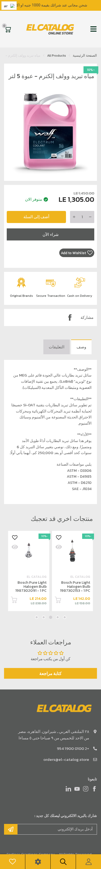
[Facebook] (70, 317)
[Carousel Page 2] (57, 617)
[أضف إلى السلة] (58, 601)
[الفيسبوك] (94, 788)
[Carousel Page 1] (64, 617)
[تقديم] (11, 829)
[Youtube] (77, 788)
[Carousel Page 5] (36, 617)
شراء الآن (51, 234)
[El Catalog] (51, 29)
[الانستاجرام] (85, 788)
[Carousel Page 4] (43, 617)
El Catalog (80, 576)
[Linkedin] (68, 788)
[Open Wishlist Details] (12, 861)
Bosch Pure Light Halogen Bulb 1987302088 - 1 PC (30, 587)
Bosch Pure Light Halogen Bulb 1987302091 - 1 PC (74, 587)
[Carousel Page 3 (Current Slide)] (50, 617)
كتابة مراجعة (50, 673)
